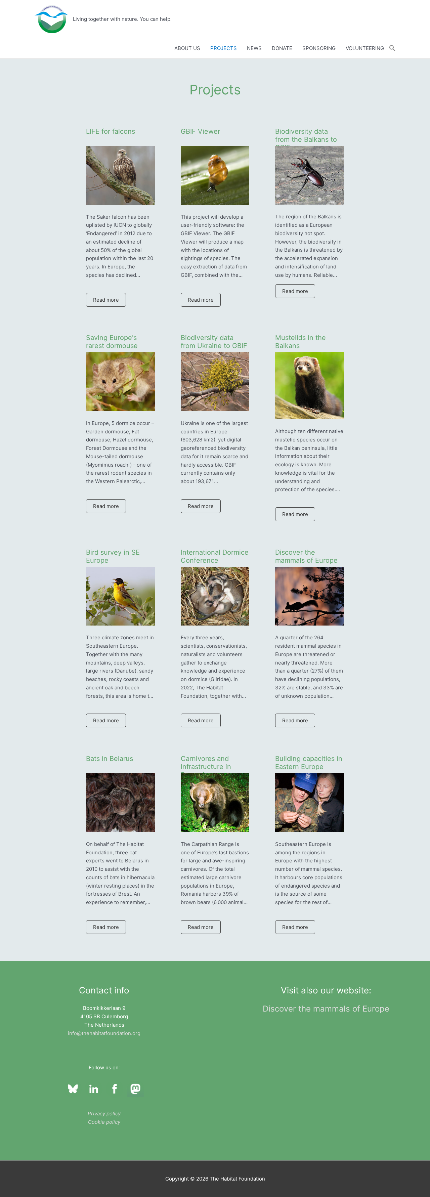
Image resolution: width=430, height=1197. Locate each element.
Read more (106, 300)
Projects (223, 48)
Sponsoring (319, 48)
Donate (282, 48)
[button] (392, 48)
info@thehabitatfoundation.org (104, 1033)
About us (187, 48)
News (254, 48)
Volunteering (365, 48)
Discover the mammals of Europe (326, 1009)
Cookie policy (104, 1122)
